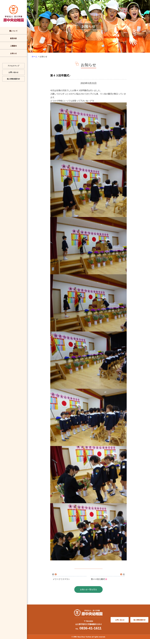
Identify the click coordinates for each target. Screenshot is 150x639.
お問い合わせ (13, 72)
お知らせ (13, 53)
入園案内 (13, 46)
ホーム (34, 57)
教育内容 (13, 38)
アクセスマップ (13, 66)
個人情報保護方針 (13, 79)
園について (13, 31)
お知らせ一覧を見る (88, 589)
